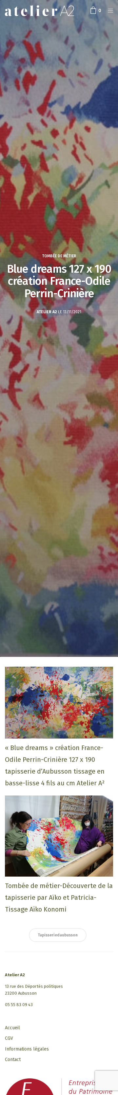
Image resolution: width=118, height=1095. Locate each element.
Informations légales (27, 1049)
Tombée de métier (59, 256)
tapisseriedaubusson (58, 935)
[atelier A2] (39, 10)
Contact (13, 1059)
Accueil (12, 1028)
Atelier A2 (47, 312)
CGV (9, 1038)
